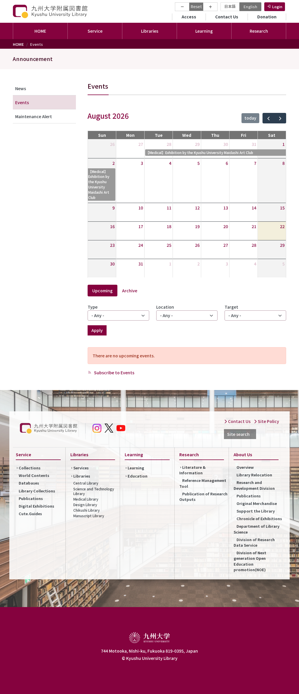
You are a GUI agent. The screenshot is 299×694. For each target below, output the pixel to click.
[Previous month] (268, 118)
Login (277, 6)
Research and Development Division (254, 485)
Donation (267, 17)
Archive (129, 290)
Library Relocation (254, 475)
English (250, 6)
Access (189, 17)
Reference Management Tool (202, 483)
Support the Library (256, 511)
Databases (29, 483)
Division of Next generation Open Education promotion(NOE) (250, 561)
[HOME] (51, 11)
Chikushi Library (86, 510)
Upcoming (102, 290)
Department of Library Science (256, 528)
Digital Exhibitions (36, 506)
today (250, 118)
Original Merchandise (257, 503)
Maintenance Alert (33, 116)
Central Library (85, 482)
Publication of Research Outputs (203, 496)
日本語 (230, 6)
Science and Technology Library (93, 491)
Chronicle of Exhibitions (259, 518)
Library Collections (37, 491)
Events (22, 102)
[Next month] (280, 118)
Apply (97, 330)
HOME (40, 31)
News (20, 88)
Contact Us (226, 17)
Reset (196, 6)
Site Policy (268, 421)
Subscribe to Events (113, 372)
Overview (245, 467)
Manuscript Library (88, 515)
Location (165, 307)
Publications (31, 498)
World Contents (34, 475)
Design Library (85, 504)
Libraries (81, 476)
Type (93, 307)
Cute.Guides (30, 513)
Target (231, 307)
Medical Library (85, 499)
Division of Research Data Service (254, 542)
